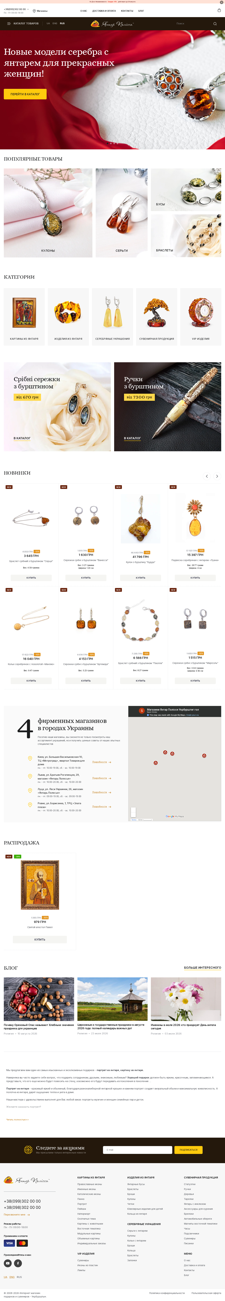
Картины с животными (90, 1224)
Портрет (82, 1204)
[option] (24, 316)
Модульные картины (89, 1234)
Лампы (81, 1270)
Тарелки (188, 1199)
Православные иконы (89, 1184)
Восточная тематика (88, 1229)
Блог (141, 11)
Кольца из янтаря (137, 1214)
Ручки (187, 1189)
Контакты (127, 11)
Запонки (132, 1260)
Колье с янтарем (136, 1241)
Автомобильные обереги (198, 1219)
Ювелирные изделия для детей (145, 1209)
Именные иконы (86, 1189)
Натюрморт (83, 1214)
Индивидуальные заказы (91, 1243)
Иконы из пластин (87, 1265)
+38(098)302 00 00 (22, 1208)
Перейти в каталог (25, 94)
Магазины (42, 11)
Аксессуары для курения (198, 1209)
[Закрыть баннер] (221, 2)
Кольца (131, 1251)
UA (48, 23)
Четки (130, 1204)
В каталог (22, 438)
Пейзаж (81, 1209)
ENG (55, 23)
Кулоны (131, 1199)
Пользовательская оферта (206, 1293)
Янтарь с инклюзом (195, 1204)
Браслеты (133, 1189)
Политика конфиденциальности (167, 1293)
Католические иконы (89, 1194)
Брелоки (189, 1214)
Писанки (189, 1243)
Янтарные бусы (136, 1184)
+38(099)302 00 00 (15, 9)
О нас (83, 11)
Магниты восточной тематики (200, 1224)
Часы (187, 1229)
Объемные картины (88, 1238)
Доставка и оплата (104, 11)
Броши (131, 1194)
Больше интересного (202, 967)
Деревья (189, 1194)
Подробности (99, 762)
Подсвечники (191, 1234)
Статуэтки (189, 1184)
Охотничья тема (86, 1219)
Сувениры (83, 1260)
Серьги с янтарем (137, 1231)
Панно (80, 1199)
